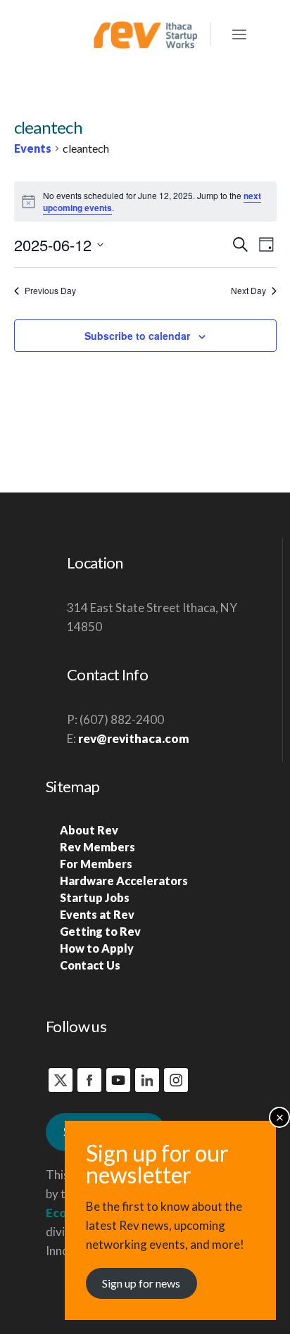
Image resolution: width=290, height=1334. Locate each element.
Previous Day (50, 290)
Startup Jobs (95, 897)
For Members (96, 863)
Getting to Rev (100, 931)
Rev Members (97, 846)
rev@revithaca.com (133, 738)
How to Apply (97, 948)
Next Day (248, 290)
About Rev (89, 830)
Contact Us (90, 965)
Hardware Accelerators (124, 880)
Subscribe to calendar (137, 336)
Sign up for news (141, 1283)
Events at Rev (97, 914)
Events (32, 148)
